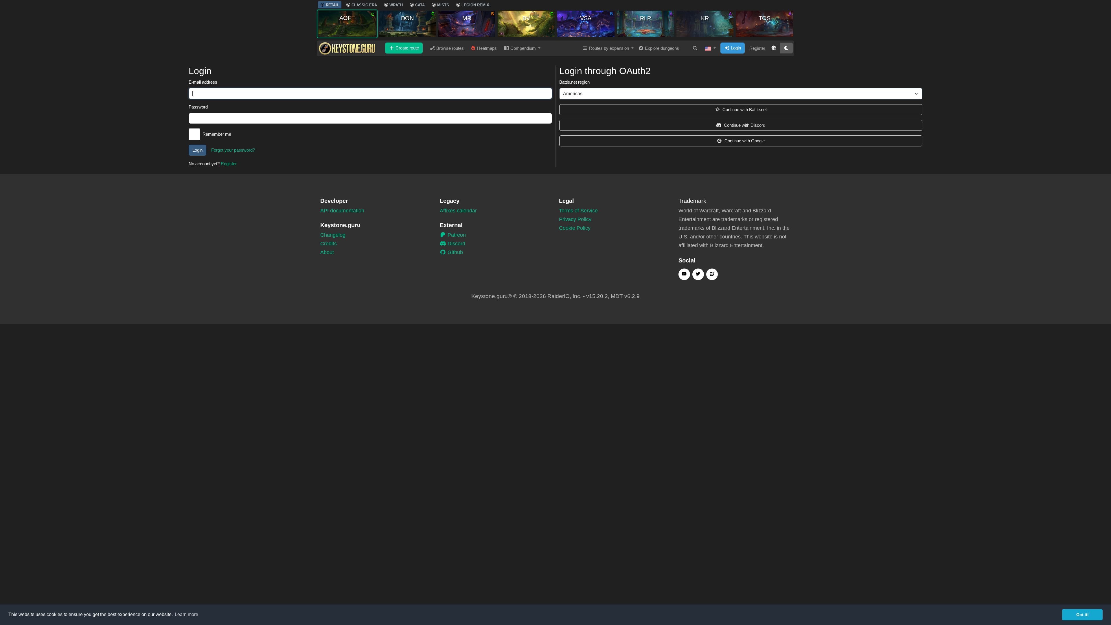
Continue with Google (744, 140)
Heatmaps (486, 48)
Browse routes (449, 48)
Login (735, 47)
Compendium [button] (523, 48)
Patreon (456, 235)
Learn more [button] (186, 614)
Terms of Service (578, 211)
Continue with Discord (744, 125)
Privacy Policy (575, 219)
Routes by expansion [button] (609, 48)
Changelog (332, 235)
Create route (406, 47)
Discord (455, 244)
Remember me (217, 134)
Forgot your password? (233, 150)
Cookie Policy (575, 228)
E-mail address (203, 82)
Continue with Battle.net (744, 109)
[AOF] (347, 23)
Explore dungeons (661, 48)
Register (757, 48)
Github (454, 252)
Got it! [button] (1082, 614)
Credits (328, 244)
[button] (710, 48)
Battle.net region (574, 82)
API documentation (342, 211)
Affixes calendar (458, 211)
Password (198, 106)
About (327, 252)
